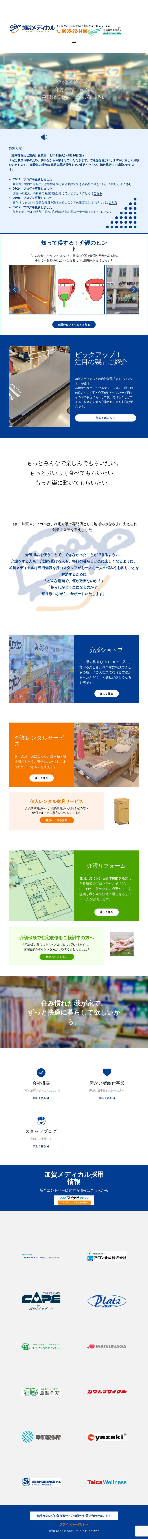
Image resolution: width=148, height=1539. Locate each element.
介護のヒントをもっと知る (74, 324)
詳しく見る (106, 693)
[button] (14, 289)
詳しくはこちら (105, 417)
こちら (127, 184)
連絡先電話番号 (61, 165)
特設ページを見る (57, 820)
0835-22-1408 (74, 31)
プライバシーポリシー (74, 1524)
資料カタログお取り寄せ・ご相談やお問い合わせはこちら (74, 1516)
